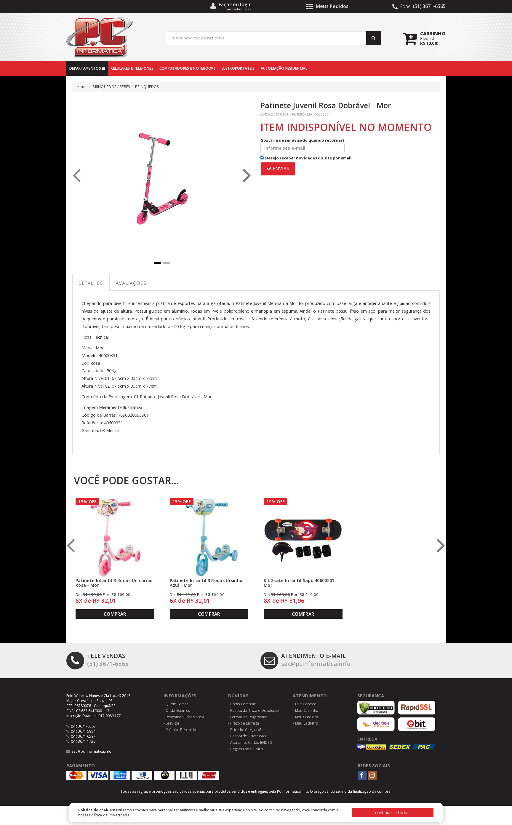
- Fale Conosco (304, 703)
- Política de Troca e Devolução (253, 710)
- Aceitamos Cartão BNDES (250, 742)
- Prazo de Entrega (243, 723)
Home (82, 86)
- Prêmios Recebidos (181, 729)
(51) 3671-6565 (107, 660)
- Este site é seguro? (244, 729)
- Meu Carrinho (305, 710)
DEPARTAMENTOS (85, 68)
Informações (180, 695)
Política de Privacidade (109, 815)
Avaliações (131, 283)
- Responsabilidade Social (185, 717)
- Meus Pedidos (305, 717)
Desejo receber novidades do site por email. (308, 158)
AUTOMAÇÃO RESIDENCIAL (284, 68)
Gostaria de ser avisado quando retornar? (302, 140)
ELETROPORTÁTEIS (238, 68)
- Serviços (172, 723)
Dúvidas (238, 695)
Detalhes (91, 283)
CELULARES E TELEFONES (132, 68)
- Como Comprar (242, 703)
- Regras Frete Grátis (245, 749)
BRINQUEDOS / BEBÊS (111, 86)
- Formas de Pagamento (247, 717)
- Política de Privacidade (248, 735)
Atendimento (310, 695)
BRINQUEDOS (147, 86)
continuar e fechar (392, 812)
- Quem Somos (176, 703)
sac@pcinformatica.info (316, 660)
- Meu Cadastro (305, 723)
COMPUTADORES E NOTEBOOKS (187, 68)
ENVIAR (280, 168)
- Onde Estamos (177, 710)
